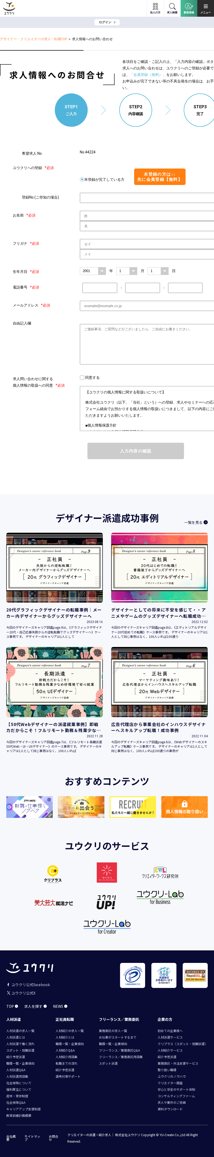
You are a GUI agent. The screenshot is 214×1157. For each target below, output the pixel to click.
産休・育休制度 (17, 1096)
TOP (10, 1006)
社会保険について (18, 1083)
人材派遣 (13, 1019)
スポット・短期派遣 (20, 1050)
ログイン (105, 22)
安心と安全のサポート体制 (176, 1089)
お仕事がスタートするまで (117, 1037)
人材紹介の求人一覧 (70, 1030)
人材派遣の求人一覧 (20, 1030)
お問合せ (53, 1138)
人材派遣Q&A (15, 1070)
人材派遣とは (15, 1037)
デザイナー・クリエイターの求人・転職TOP (33, 39)
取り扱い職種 (167, 1070)
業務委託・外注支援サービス (178, 1063)
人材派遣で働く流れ (20, 1043)
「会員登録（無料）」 (148, 75)
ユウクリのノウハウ (172, 1076)
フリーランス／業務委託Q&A (119, 1050)
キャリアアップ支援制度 (23, 1109)
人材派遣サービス (170, 1037)
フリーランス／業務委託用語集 (121, 1056)
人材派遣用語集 (17, 1076)
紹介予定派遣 (15, 1056)
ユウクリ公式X (23, 993)
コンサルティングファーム (176, 1096)
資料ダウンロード (170, 1109)
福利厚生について (18, 1089)
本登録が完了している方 (104, 179)
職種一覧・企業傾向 (20, 1063)
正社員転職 (65, 1019)
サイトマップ (32, 1138)
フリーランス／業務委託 (119, 1019)
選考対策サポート (68, 1076)
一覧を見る (193, 522)
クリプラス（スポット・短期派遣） (183, 1043)
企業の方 (165, 1019)
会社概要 (11, 1138)
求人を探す (33, 1006)
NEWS (58, 1006)
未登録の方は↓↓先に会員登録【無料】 (159, 177)
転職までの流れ (67, 1063)
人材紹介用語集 (67, 1056)
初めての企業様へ (170, 1030)
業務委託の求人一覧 (113, 1030)
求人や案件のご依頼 (172, 1102)
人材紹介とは (65, 1037)
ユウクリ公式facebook (30, 984)
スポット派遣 (108, 1063)
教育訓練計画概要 (18, 1115)
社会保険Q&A (15, 1102)
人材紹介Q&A (65, 1050)
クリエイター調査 (170, 1083)
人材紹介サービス (170, 1050)
